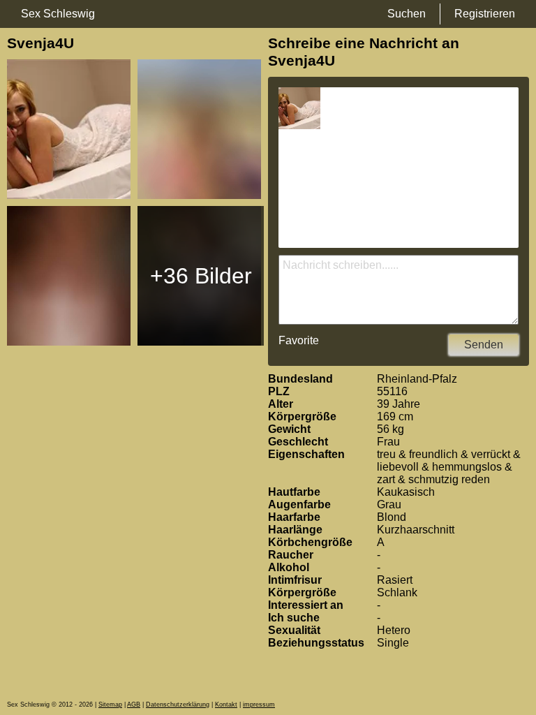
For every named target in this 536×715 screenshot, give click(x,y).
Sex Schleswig (58, 14)
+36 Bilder (201, 275)
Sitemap (110, 704)
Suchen (406, 14)
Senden (483, 345)
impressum (259, 704)
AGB (133, 704)
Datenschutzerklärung (177, 704)
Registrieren (484, 14)
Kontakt (226, 704)
